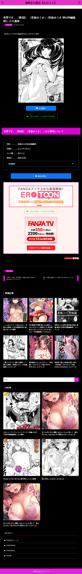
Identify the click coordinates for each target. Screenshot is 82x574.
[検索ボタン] (79, 2)
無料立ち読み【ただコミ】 (41, 2)
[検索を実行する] (76, 379)
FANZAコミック (12, 540)
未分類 (8, 555)
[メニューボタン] (2, 2)
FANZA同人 (10, 550)
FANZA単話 (9, 25)
